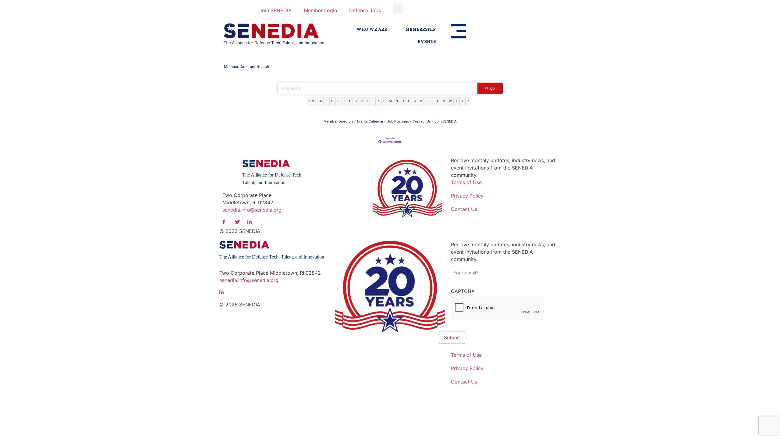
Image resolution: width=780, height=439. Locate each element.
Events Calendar (370, 121)
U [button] (438, 101)
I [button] (367, 101)
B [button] (326, 101)
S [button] (426, 101)
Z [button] (468, 101)
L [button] (384, 101)
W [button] (450, 101)
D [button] (338, 101)
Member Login (320, 10)
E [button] (345, 101)
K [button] (379, 101)
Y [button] (462, 101)
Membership (420, 29)
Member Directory (338, 121)
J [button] (372, 101)
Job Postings (398, 121)
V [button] (444, 101)
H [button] (362, 101)
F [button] (350, 101)
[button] (398, 8)
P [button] (409, 101)
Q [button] (415, 101)
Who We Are (371, 29)
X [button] (457, 101)
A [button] (320, 101)
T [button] (432, 101)
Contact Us (422, 121)
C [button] (332, 101)
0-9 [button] (311, 101)
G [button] (356, 101)
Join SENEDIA (275, 10)
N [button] (396, 101)
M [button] (390, 101)
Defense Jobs (365, 10)
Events (427, 41)
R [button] (421, 101)
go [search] (492, 88)
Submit (452, 337)
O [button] (403, 101)
